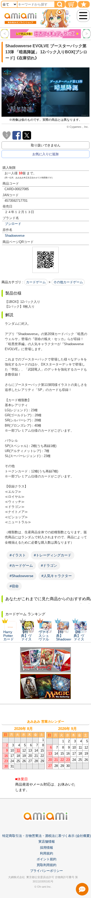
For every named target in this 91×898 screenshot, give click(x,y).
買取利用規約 (46, 865)
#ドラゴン (49, 565)
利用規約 (46, 853)
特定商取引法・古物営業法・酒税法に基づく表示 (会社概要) (46, 836)
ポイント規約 (46, 859)
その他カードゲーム (68, 282)
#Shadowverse (21, 576)
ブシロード (13, 224)
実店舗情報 (46, 841)
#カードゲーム (21, 565)
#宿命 (14, 586)
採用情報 (46, 847)
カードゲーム (36, 282)
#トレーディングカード (52, 555)
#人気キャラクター (56, 576)
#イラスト (18, 555)
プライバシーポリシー (46, 871)
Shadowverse (15, 235)
